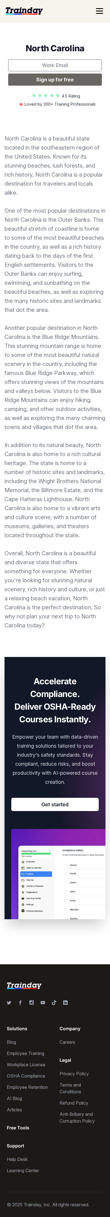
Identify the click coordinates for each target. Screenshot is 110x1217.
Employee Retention (27, 1087)
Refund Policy (74, 1103)
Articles (14, 1109)
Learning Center (23, 1170)
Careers (67, 1042)
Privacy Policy (74, 1073)
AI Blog (14, 1098)
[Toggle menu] (99, 11)
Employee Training (25, 1053)
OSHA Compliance (26, 1076)
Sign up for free (55, 80)
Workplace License (26, 1064)
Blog (11, 1042)
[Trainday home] (24, 10)
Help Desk (17, 1159)
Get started (55, 804)
